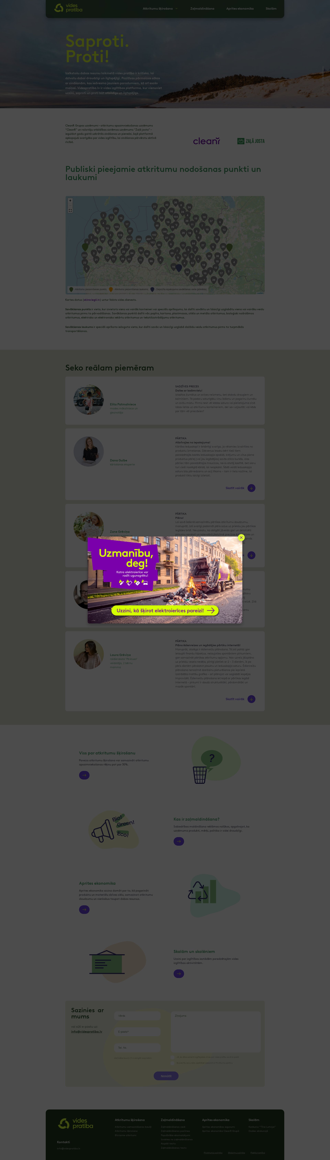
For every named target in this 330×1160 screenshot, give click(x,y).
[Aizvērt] (241, 537)
